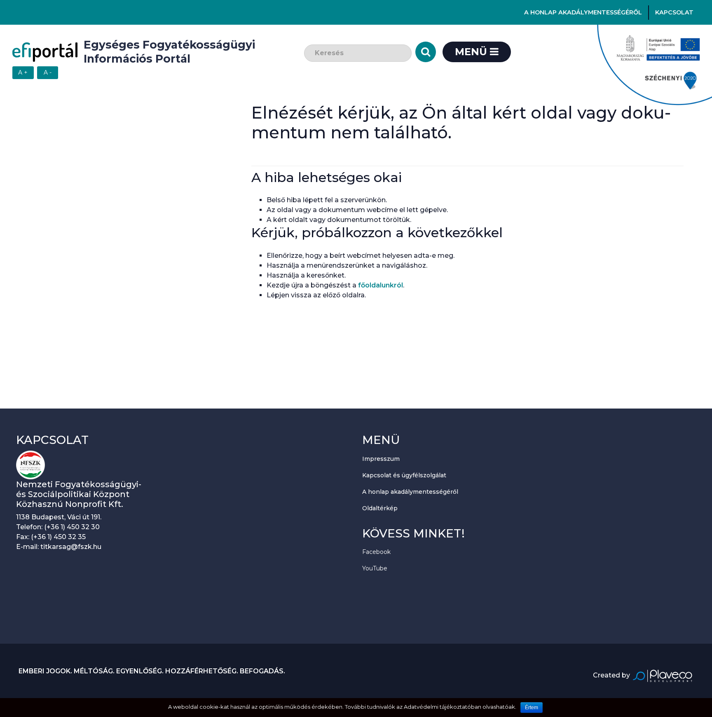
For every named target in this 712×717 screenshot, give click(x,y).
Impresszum (381, 458)
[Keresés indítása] (425, 52)
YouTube (374, 568)
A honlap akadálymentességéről (583, 12)
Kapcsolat (674, 12)
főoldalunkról (380, 285)
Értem (531, 707)
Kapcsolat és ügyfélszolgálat (404, 475)
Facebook (376, 552)
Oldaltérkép (380, 508)
